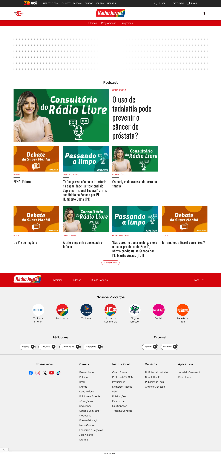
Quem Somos (119, 372)
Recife (27, 346)
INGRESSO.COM (50, 3)
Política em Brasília (89, 396)
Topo (196, 280)
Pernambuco (86, 372)
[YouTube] (51, 373)
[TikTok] (58, 373)
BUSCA (162, 3)
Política (83, 377)
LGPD (115, 391)
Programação (108, 23)
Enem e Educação (89, 420)
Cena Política (86, 391)
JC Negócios (86, 401)
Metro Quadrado (88, 425)
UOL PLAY (100, 3)
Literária (84, 439)
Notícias (57, 280)
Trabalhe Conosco (122, 410)
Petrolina (93, 346)
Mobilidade (85, 415)
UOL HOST (66, 3)
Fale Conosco (119, 406)
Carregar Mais (110, 263)
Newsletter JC (152, 377)
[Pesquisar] (203, 13)
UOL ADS (111, 3)
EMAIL (194, 3)
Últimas (92, 23)
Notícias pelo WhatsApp (158, 372)
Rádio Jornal (185, 377)
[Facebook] (31, 373)
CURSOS (89, 3)
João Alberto (86, 434)
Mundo (83, 386)
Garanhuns (70, 346)
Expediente (118, 401)
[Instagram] (37, 373)
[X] (44, 373)
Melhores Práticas (122, 386)
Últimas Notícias (99, 280)
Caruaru (47, 346)
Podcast (76, 280)
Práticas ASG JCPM (122, 377)
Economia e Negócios (91, 430)
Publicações (119, 396)
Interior (169, 346)
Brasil (82, 382)
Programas (127, 23)
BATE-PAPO (178, 3)
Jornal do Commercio (189, 372)
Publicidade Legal (154, 382)
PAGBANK (77, 3)
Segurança (85, 406)
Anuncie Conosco (155, 386)
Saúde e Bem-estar (89, 410)
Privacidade (118, 382)
